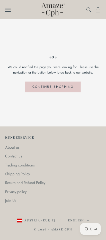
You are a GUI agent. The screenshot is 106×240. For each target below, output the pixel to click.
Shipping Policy (17, 174)
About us (12, 147)
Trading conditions (20, 165)
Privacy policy (15, 192)
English (76, 220)
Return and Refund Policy (25, 183)
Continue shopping (53, 86)
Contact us (13, 156)
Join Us (10, 200)
